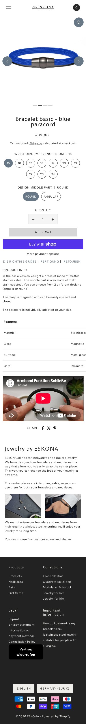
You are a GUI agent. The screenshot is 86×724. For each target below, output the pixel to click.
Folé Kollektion (53, 576)
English (24, 688)
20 (64, 163)
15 (8, 163)
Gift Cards (16, 593)
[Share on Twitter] (48, 428)
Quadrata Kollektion (57, 581)
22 (30, 174)
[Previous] (7, 61)
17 (30, 163)
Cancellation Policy (22, 641)
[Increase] (53, 219)
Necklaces (16, 581)
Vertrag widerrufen (26, 652)
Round (31, 196)
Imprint (14, 619)
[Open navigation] (8, 7)
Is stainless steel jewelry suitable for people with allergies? (60, 640)
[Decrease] (33, 219)
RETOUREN (72, 261)
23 (41, 174)
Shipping (36, 143)
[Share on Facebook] (43, 428)
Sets (12, 587)
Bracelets (15, 576)
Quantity (43, 209)
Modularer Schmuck (57, 587)
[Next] (79, 61)
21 (75, 163)
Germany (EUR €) (54, 688)
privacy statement (22, 624)
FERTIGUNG (50, 261)
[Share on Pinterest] (54, 428)
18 (41, 163)
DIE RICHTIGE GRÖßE (19, 261)
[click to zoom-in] (79, 22)
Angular (51, 196)
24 (53, 174)
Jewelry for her (53, 593)
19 (53, 163)
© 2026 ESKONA (27, 716)
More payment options (43, 253)
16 (19, 163)
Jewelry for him (54, 598)
